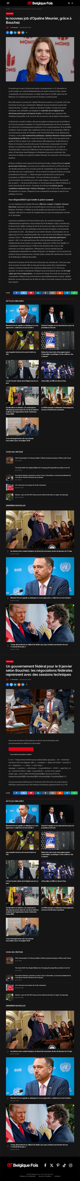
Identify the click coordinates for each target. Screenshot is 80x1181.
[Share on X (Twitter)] (11, 32)
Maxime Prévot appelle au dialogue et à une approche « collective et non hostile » (22, 326)
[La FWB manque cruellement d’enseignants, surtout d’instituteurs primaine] (57, 396)
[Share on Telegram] (22, 32)
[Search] (69, 3)
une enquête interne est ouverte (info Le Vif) (21, 353)
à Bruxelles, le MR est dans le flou (53, 381)
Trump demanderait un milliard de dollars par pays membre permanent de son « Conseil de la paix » (39, 646)
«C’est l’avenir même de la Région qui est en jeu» (22, 382)
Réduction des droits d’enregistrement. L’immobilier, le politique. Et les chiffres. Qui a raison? (57, 354)
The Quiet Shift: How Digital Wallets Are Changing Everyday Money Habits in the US (42, 468)
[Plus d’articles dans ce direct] (21, 749)
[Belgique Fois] (40, 3)
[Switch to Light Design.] (72, 3)
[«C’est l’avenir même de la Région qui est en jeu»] (22, 369)
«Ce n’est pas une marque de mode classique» (30, 485)
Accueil (8, 9)
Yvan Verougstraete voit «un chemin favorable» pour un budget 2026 (19, 439)
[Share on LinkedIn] (15, 32)
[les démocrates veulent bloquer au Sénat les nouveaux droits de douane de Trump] (40, 529)
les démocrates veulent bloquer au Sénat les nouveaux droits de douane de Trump (41, 551)
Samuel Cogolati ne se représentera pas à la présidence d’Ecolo (57, 326)
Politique (10, 13)
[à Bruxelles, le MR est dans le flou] (57, 369)
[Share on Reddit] (19, 32)
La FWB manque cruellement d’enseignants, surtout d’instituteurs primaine (57, 409)
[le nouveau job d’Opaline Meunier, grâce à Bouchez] (40, 59)
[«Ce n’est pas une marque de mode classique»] (9, 487)
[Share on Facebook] (7, 32)
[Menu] (8, 3)
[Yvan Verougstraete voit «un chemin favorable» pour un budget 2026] (22, 427)
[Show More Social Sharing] (26, 32)
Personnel (15, 27)
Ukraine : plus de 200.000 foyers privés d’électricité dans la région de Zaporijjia (41, 495)
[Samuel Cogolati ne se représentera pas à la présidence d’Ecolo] (57, 314)
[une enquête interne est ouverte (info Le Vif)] (22, 340)
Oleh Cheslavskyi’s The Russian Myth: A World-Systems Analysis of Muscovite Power (43, 458)
